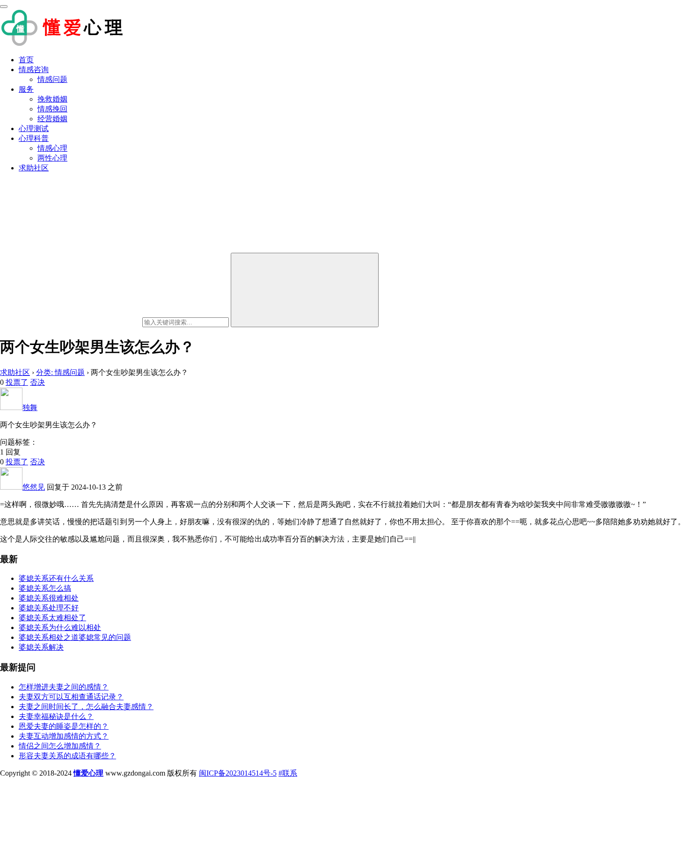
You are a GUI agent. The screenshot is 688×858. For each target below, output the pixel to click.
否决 (37, 382)
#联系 (287, 773)
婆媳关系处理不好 (49, 608)
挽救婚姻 (52, 99)
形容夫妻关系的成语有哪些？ (67, 756)
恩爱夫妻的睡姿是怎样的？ (64, 726)
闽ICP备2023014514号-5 (238, 773)
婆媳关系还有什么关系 (56, 578)
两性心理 (52, 158)
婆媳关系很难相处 (49, 598)
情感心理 (52, 148)
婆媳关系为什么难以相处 (60, 627)
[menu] (3, 6)
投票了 (17, 382)
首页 (26, 60)
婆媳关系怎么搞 (45, 588)
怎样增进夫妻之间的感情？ (64, 687)
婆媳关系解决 (41, 647)
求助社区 (34, 168)
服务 (26, 89)
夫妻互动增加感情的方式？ (64, 736)
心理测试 (34, 128)
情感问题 (52, 79)
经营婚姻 (52, 119)
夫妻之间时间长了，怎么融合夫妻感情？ (86, 707)
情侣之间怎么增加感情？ (60, 746)
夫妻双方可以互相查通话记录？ (71, 697)
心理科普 (34, 138)
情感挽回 (52, 109)
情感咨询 (34, 69)
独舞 (29, 407)
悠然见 (33, 487)
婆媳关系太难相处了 (52, 618)
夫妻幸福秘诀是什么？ (56, 716)
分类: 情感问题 (60, 372)
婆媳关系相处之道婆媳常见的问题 (75, 637)
